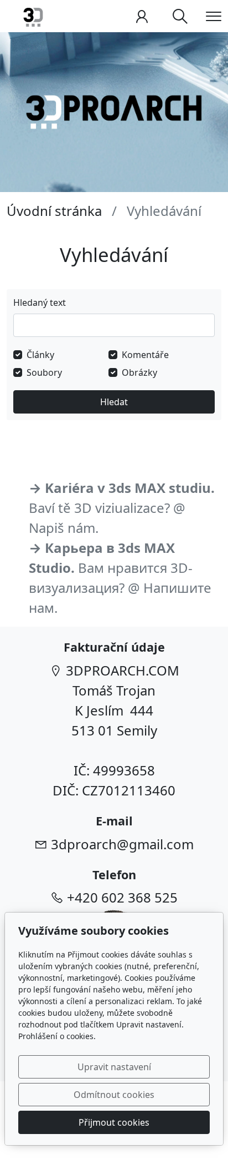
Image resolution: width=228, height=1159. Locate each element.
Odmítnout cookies (114, 1095)
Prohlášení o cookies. (57, 1036)
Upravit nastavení (114, 1067)
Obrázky (139, 372)
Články (40, 355)
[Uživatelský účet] (141, 16)
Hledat (114, 402)
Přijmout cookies (114, 1122)
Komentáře (145, 355)
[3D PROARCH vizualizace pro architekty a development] (33, 15)
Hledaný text (39, 302)
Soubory (44, 372)
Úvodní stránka (54, 210)
